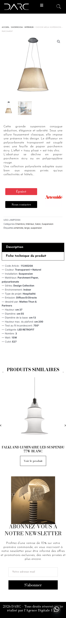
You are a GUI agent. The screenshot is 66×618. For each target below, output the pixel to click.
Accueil (5, 27)
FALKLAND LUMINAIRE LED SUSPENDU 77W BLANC (33, 449)
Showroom (17, 27)
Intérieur (29, 27)
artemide (18, 228)
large (27, 228)
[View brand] (53, 197)
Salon (38, 224)
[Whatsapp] (56, 609)
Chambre (20, 224)
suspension (36, 228)
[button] (42, 5)
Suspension (47, 224)
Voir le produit (33, 461)
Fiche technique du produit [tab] (26, 256)
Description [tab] (14, 247)
